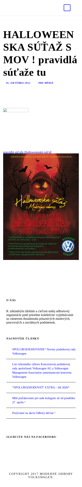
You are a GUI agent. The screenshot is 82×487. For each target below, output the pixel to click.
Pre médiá (45, 83)
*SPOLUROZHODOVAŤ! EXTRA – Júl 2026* (40, 387)
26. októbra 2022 (18, 83)
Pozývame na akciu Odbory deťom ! (34, 413)
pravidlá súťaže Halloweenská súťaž (27, 152)
